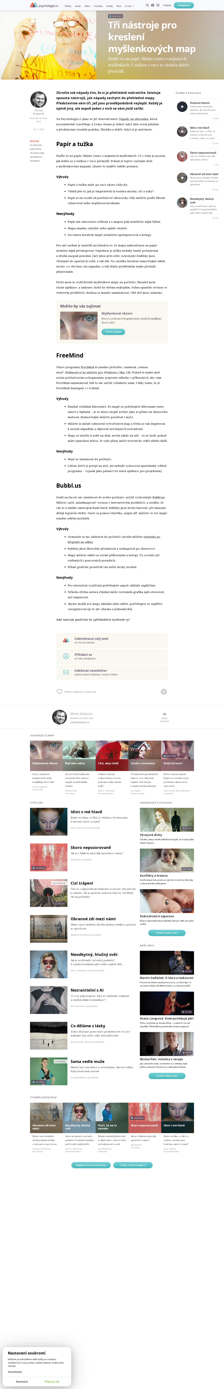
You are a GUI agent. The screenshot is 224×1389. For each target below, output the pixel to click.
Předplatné (184, 5)
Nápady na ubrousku (133, 119)
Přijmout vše (52, 1381)
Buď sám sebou (75, 763)
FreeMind (87, 367)
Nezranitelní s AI (87, 990)
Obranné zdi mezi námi (204, 174)
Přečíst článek (113, 331)
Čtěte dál (36, 802)
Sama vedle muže (87, 1061)
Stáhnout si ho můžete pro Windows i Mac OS (98, 372)
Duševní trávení (200, 103)
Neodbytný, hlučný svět (94, 954)
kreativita (35, 149)
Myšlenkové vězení (117, 313)
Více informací (15, 1371)
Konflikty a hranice (154, 876)
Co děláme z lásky (88, 1025)
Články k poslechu (188, 93)
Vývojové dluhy (151, 835)
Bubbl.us (159, 497)
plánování (36, 145)
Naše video (147, 945)
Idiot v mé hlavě (199, 127)
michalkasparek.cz (79, 722)
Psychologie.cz (44, 5)
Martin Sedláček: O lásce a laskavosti (167, 978)
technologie (37, 153)
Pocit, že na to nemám (107, 1127)
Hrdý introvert (173, 763)
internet (35, 161)
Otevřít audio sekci (167, 932)
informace (36, 157)
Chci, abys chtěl (108, 763)
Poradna (98, 6)
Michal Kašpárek (38, 112)
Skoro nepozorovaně (203, 152)
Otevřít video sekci (167, 1075)
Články (68, 6)
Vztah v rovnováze (143, 763)
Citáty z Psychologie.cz (133, 1165)
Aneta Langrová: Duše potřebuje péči (166, 1018)
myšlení (34, 141)
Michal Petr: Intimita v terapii (161, 1059)
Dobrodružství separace (157, 916)
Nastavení (22, 1381)
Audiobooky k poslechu (156, 802)
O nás (128, 6)
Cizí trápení (82, 883)
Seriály (109, 6)
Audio (78, 6)
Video (87, 6)
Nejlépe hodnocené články (91, 1165)
